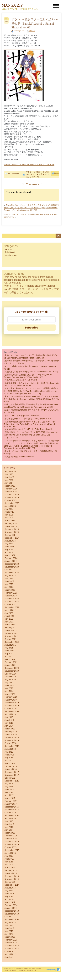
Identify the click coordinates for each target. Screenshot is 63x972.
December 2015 (12, 841)
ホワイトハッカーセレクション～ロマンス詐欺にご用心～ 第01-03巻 (30, 452)
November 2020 (12, 671)
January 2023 (11, 596)
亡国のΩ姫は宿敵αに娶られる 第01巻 (21, 380)
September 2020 (12, 677)
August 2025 (10, 506)
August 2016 (10, 818)
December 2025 (12, 494)
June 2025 (9, 512)
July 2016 (9, 821)
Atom (16, 970)
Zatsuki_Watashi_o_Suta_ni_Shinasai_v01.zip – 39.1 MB (29, 165)
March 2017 (10, 798)
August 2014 (10, 888)
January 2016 (11, 839)
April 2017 (9, 795)
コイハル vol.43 (11, 437)
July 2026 (9, 474)
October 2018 (10, 743)
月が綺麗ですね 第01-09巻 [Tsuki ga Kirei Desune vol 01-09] (31, 372)
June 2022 (9, 616)
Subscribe (31, 327)
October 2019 (10, 708)
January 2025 (11, 526)
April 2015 (9, 865)
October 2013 (10, 917)
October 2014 (10, 882)
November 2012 (12, 948)
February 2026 (11, 489)
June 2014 (9, 893)
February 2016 (11, 836)
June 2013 (9, 928)
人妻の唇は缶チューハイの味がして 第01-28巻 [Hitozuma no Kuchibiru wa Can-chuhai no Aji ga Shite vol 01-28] (31, 433)
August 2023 (10, 575)
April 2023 (9, 587)
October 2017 (10, 778)
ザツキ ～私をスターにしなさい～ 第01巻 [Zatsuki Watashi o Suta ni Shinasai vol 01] (34, 23)
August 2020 (10, 680)
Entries (7, 970)
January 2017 (11, 804)
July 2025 (9, 509)
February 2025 (11, 523)
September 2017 (12, 781)
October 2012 (10, 951)
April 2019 (9, 726)
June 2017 (9, 789)
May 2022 (9, 619)
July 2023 (9, 578)
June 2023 (9, 581)
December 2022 (12, 599)
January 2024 (11, 561)
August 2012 (10, 954)
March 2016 (10, 833)
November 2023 (12, 567)
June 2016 (9, 824)
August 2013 (10, 922)
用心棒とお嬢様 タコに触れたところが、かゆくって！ (28, 418)
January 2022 (11, 630)
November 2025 (12, 497)
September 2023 (12, 573)
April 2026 (9, 483)
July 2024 (9, 544)
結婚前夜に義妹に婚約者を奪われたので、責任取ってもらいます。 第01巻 (31, 411)
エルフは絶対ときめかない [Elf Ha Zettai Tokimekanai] (28, 429)
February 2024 (11, 558)
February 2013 (11, 940)
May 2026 (9, 480)
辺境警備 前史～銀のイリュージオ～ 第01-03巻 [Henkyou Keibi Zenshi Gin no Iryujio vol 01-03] (31, 384)
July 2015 (9, 856)
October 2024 (10, 535)
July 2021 (9, 648)
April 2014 (9, 899)
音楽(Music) (10, 252)
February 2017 (11, 801)
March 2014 (10, 902)
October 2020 (10, 674)
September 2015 (12, 850)
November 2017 (12, 775)
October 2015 (10, 847)
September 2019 (12, 711)
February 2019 (11, 732)
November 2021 (12, 636)
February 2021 (11, 662)
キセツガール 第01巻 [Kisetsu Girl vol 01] (22, 415)
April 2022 (9, 622)
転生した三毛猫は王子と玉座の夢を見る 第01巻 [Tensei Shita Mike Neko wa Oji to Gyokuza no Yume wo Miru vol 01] (31, 405)
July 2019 (9, 717)
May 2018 (9, 758)
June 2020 (9, 685)
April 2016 (9, 830)
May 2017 (9, 792)
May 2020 (9, 688)
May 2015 (9, 862)
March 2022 (10, 625)
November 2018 (12, 740)
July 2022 (9, 613)
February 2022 (11, 627)
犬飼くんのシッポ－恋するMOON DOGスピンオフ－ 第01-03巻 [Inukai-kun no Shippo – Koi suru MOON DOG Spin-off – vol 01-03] (31, 399)
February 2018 (11, 766)
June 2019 (9, 720)
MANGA (32, 31)
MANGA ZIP (9, 968)
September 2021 (12, 642)
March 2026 (10, 486)
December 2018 (12, 737)
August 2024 (10, 541)
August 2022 (10, 610)
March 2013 (10, 937)
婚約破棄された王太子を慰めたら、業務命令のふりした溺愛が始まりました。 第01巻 (31, 362)
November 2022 (12, 601)
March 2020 (10, 694)
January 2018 (11, 769)
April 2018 (9, 760)
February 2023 (11, 593)
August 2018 (10, 749)
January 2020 (11, 700)
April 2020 (9, 691)
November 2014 (12, 879)
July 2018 (9, 752)
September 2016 (12, 815)
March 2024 (10, 555)
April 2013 (9, 934)
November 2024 (12, 532)
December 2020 (12, 668)
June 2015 (9, 859)
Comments (26, 970)
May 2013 (9, 931)
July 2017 (9, 787)
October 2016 (10, 813)
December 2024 (12, 529)
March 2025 (10, 520)
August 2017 (10, 784)
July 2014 (9, 891)
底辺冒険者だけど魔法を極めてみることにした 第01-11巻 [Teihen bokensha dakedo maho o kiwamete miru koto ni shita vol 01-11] (29, 424)
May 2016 (9, 827)
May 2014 (9, 896)
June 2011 (9, 957)
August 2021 (10, 645)
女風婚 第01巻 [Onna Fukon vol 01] (20, 457)
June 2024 (9, 547)
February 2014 (11, 905)
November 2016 (12, 810)
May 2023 (9, 584)
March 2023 (10, 590)
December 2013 (12, 911)
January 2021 (11, 665)
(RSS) (12, 970)
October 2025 (10, 500)
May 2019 (9, 723)
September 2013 (12, 920)
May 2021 (9, 653)
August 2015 (10, 853)
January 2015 (11, 873)
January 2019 (11, 734)
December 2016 (12, 807)
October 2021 (10, 639)
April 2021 (9, 656)
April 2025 (9, 518)
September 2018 (12, 746)
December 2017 (12, 772)
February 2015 (11, 870)
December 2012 (12, 946)
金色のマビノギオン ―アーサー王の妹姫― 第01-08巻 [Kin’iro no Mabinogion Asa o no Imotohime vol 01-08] (31, 356)
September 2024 (12, 538)
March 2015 (10, 867)
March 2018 (10, 763)
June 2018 (9, 755)
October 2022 (10, 604)
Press (38, 968)
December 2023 (12, 564)
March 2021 (10, 659)
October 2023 (10, 570)
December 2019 (12, 703)
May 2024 (9, 549)
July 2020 (9, 682)
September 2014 (12, 885)
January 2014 (11, 908)
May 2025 (9, 515)
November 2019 (12, 706)
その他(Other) (10, 255)
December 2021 (12, 633)
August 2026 (10, 471)
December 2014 (12, 876)
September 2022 (12, 607)
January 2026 (11, 492)
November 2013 (12, 914)
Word (34, 968)
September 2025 (12, 503)
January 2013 (11, 943)
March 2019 (10, 729)
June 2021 (9, 651)
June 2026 (9, 477)
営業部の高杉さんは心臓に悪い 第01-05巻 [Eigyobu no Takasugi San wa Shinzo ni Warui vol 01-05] (28, 376)
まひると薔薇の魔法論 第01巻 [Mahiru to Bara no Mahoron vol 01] (30, 367)
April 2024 (9, 552)
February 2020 (11, 697)
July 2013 (9, 925)
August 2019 (10, 714)
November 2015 (12, 844)
